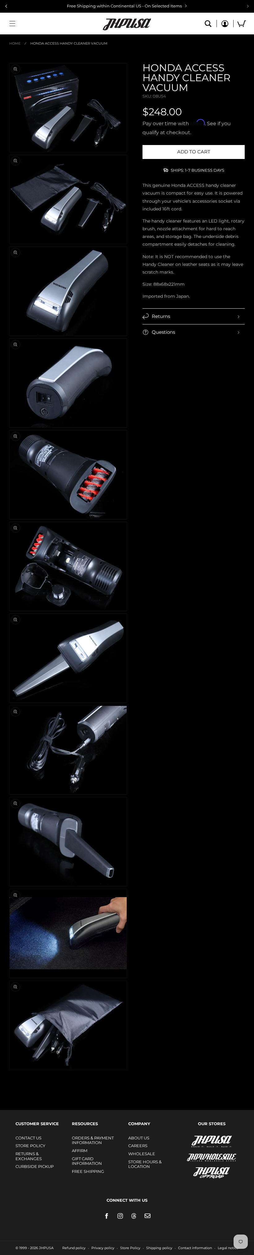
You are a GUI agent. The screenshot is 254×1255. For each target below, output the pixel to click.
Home (14, 43)
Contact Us (28, 1137)
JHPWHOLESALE (198, 1153)
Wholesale (141, 1153)
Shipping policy (159, 1248)
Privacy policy (102, 1248)
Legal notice (228, 1248)
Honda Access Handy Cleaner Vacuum (68, 43)
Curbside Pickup (34, 1166)
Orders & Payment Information (93, 1140)
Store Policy (30, 1145)
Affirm (79, 1150)
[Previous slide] (6, 6)
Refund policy (73, 1248)
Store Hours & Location (145, 1164)
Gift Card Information (87, 1161)
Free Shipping (88, 1171)
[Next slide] (248, 6)
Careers (137, 1145)
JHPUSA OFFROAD (203, 1171)
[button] (12, 23)
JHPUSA (195, 1140)
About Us (138, 1137)
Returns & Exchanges (28, 1156)
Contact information (195, 1248)
